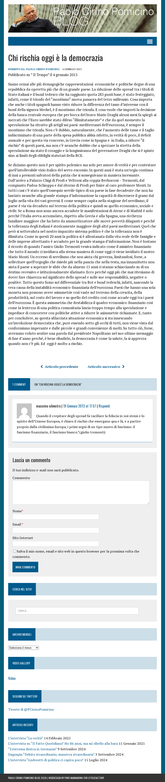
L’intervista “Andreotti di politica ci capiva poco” (45, 760)
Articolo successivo (104, 366)
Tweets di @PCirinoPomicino (31, 709)
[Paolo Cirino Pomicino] (82, 18)
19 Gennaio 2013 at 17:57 (79, 406)
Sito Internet (22, 537)
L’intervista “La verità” (25, 738)
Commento (21, 477)
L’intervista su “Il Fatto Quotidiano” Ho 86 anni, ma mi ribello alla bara (63, 743)
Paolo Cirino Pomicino (43, 69)
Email (17, 524)
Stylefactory (96, 778)
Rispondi (104, 406)
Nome (17, 511)
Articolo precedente (61, 366)
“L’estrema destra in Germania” (32, 749)
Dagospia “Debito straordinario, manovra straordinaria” (51, 754)
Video (11, 678)
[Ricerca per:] (77, 610)
